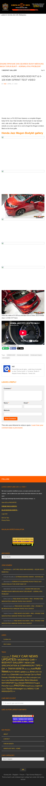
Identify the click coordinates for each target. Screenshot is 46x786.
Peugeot (37, 683)
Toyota (9, 688)
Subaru (32, 686)
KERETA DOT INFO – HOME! (12, 748)
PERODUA (29, 683)
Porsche (5, 686)
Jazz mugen (5, 358)
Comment (8, 388)
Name (6, 403)
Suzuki (4, 689)
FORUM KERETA (9, 743)
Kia (28, 677)
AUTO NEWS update (17, 672)
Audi (33, 669)
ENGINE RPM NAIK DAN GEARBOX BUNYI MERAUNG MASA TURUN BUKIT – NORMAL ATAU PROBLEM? (22, 591)
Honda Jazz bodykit (23, 355)
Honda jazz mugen (36, 355)
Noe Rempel (7, 569)
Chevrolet (14, 674)
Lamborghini (33, 677)
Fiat (35, 674)
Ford (39, 674)
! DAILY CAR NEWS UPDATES (20, 657)
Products (11, 686)
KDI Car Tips (5, 518)
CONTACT (7, 739)
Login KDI (4, 514)
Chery (8, 674)
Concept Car (29, 674)
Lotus (7, 680)
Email (26, 403)
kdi (5, 84)
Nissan (22, 683)
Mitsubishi (34, 680)
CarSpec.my (7, 639)
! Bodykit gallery (9, 70)
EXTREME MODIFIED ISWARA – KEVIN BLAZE (29, 577)
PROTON (19, 685)
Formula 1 (5, 677)
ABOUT (6, 734)
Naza (16, 683)
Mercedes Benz (22, 680)
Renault (27, 686)
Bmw (32, 672)
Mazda (12, 680)
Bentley (28, 672)
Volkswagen (18, 689)
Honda (12, 677)
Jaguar (24, 677)
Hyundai (19, 677)
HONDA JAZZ (11, 355)
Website (7, 410)
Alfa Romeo (28, 669)
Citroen (21, 674)
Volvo (25, 689)
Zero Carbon (7, 644)
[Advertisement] (23, 39)
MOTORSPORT (8, 683)
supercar (38, 686)
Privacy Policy (6, 520)
